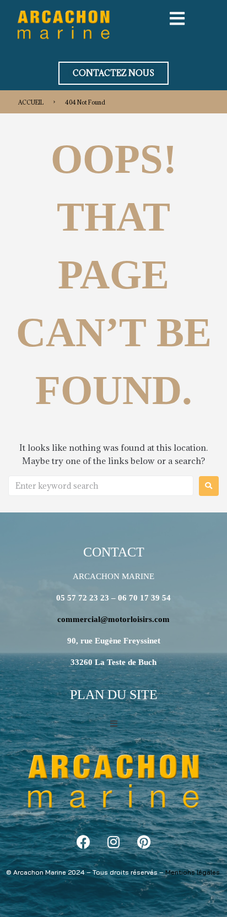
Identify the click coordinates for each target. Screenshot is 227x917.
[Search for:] (100, 486)
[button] (113, 73)
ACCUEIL (31, 102)
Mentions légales (192, 872)
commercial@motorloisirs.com (113, 619)
